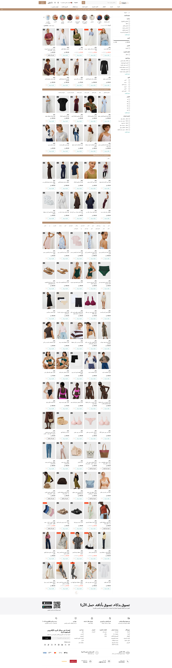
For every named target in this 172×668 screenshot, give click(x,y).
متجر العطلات (75, 6)
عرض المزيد (127, 34)
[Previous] (110, 17)
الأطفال (104, 6)
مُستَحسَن (46, 25)
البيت (129, 12)
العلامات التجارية (55, 6)
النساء (118, 6)
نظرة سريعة (106, 55)
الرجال (111, 6)
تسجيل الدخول (42, 2)
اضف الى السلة (51, 55)
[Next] (44, 17)
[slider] (113, 40)
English (76, 2)
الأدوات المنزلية (95, 6)
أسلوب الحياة (84, 6)
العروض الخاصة (65, 6)
